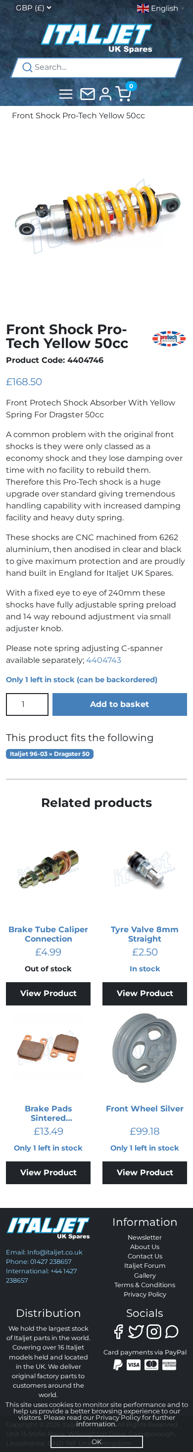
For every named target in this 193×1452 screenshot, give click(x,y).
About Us (144, 1247)
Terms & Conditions (144, 1285)
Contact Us (145, 1256)
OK (96, 1442)
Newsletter (145, 1237)
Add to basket (119, 704)
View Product (48, 993)
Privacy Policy (145, 1294)
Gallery (145, 1275)
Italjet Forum (145, 1265)
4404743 (103, 660)
